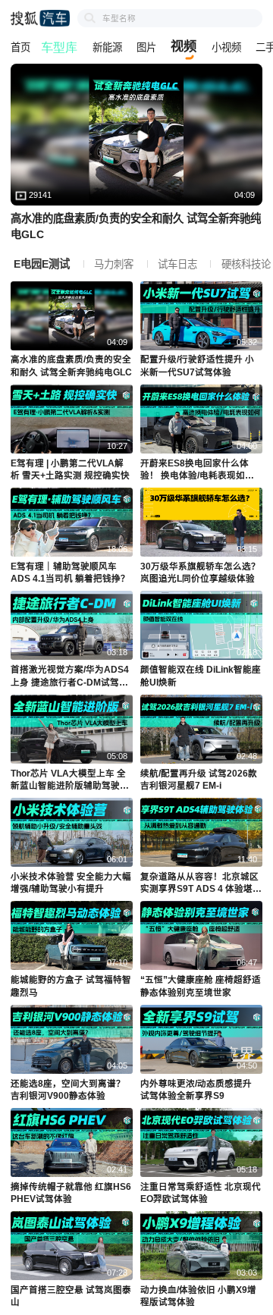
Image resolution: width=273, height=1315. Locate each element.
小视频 (226, 47)
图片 (146, 47)
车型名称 (119, 18)
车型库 (60, 48)
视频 (183, 46)
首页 (20, 47)
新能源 (107, 47)
